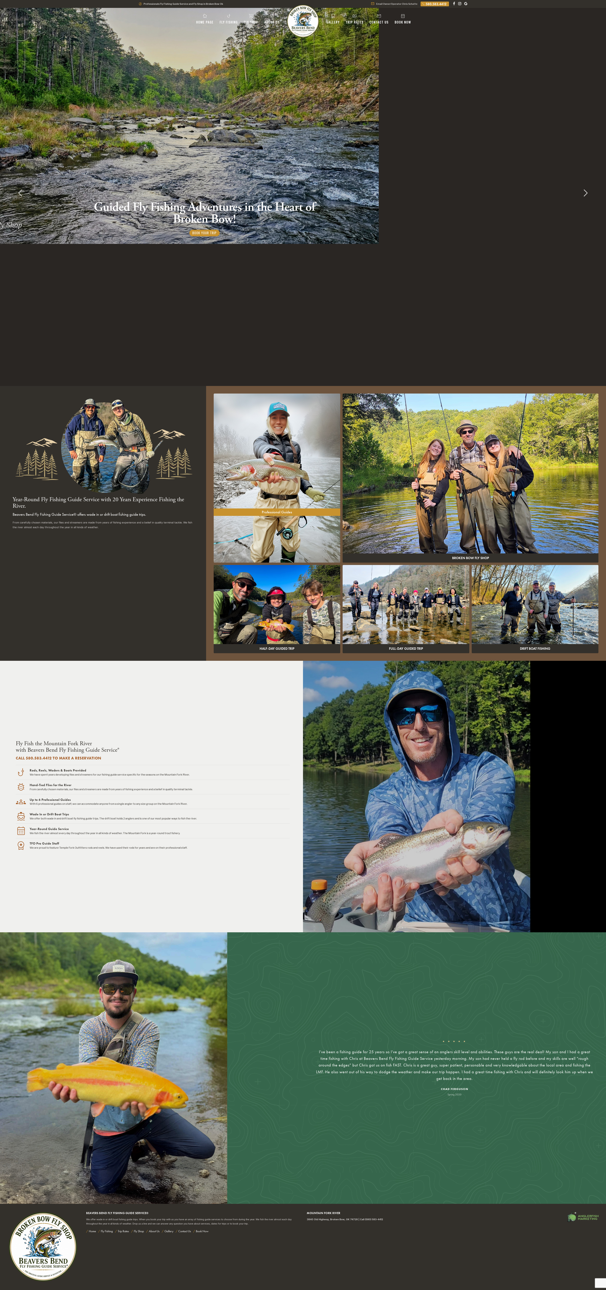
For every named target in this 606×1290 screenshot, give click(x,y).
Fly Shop (251, 18)
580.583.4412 (434, 4)
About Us (272, 18)
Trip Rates (354, 18)
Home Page (205, 18)
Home (92, 1231)
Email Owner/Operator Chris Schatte (394, 4)
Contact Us (379, 18)
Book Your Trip (204, 351)
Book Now (403, 18)
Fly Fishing (229, 18)
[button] (586, 193)
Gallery (333, 18)
